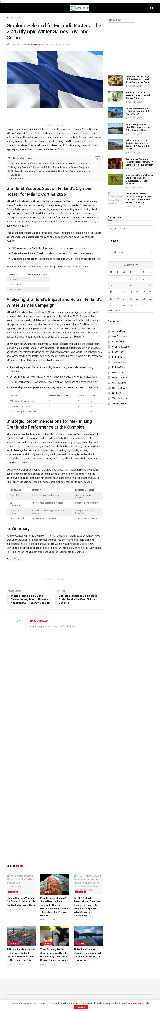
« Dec (110, 310)
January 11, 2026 (52, 44)
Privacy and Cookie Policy (137, 1003)
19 (111, 299)
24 (143, 299)
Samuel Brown (33, 44)
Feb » (117, 310)
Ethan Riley (117, 352)
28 (124, 305)
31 (143, 305)
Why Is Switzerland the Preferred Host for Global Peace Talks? (138, 111)
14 (124, 292)
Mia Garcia (117, 372)
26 (111, 305)
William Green (119, 403)
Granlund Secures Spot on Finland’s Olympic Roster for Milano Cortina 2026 (51, 163)
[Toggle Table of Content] (96, 159)
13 (117, 292)
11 (150, 285)
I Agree (81, 1007)
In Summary (17, 178)
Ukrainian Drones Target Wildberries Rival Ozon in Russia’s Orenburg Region (138, 79)
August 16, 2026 (49, 964)
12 (111, 292)
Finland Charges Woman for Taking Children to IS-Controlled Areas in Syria (21, 902)
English (116, 20)
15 (130, 292)
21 (124, 299)
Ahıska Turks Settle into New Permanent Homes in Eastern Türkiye (138, 95)
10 (143, 285)
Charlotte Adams (121, 346)
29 (130, 305)
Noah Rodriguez (120, 377)
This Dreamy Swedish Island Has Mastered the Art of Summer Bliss (138, 127)
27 (117, 305)
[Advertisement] (54, 117)
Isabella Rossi (119, 357)
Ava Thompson (120, 336)
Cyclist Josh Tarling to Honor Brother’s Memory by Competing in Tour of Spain (139, 162)
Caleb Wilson (118, 341)
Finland (17, 18)
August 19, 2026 (82, 920)
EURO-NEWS (118, 367)
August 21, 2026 (49, 920)
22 (130, 299)
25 (150, 299)
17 (143, 292)
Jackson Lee (118, 362)
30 (137, 305)
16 (137, 292)
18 (150, 292)
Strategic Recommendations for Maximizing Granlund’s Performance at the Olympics (50, 173)
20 (117, 299)
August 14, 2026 (82, 964)
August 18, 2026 (15, 964)
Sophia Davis (118, 393)
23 (137, 299)
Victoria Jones (119, 398)
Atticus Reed (118, 331)
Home (9, 18)
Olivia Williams (119, 383)
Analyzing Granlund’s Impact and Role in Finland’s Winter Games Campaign (50, 167)
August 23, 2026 (15, 909)
